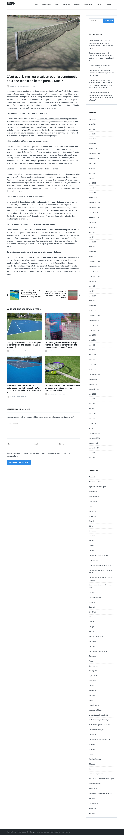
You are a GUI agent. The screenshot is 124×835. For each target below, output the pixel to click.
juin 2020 (92, 458)
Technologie (93, 789)
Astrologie (92, 516)
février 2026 (93, 144)
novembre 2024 (94, 208)
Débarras (92, 602)
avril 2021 (92, 414)
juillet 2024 (92, 227)
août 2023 (92, 281)
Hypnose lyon (93, 676)
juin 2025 (92, 173)
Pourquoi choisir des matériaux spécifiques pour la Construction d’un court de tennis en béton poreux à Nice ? (24, 389)
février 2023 (93, 306)
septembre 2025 (94, 158)
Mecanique (92, 690)
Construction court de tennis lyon (100, 565)
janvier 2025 (93, 198)
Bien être (77, 4)
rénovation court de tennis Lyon (99, 739)
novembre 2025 (94, 154)
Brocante (92, 536)
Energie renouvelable (96, 636)
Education (92, 617)
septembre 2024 (94, 217)
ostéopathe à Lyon (95, 710)
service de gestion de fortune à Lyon (101, 779)
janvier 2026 (93, 149)
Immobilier (66, 4)
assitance (92, 511)
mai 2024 (92, 237)
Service (91, 769)
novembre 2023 (94, 266)
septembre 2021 (94, 389)
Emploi (91, 622)
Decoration (92, 607)
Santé (91, 754)
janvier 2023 (93, 310)
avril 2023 (92, 296)
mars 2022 (92, 360)
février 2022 (93, 364)
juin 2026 (92, 129)
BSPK (11, 4)
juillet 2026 (92, 124)
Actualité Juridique (95, 482)
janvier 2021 (93, 428)
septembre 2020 (94, 448)
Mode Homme (94, 705)
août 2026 (92, 119)
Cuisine (99, 4)
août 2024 (92, 222)
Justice (91, 685)
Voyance (92, 813)
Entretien (92, 646)
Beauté (91, 521)
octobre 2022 (93, 325)
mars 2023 (92, 301)
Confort (91, 546)
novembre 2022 (94, 320)
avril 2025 (92, 183)
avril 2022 (92, 355)
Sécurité (92, 764)
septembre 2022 (94, 330)
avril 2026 (92, 134)
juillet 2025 (92, 168)
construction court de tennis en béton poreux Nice (57, 119)
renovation (92, 735)
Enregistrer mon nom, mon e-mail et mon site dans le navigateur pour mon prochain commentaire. (39, 454)
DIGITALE (92, 612)
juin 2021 (92, 404)
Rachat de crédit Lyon (96, 730)
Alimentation (93, 492)
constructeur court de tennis (98, 555)
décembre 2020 (94, 433)
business (92, 541)
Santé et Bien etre (95, 759)
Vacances (92, 808)
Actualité (92, 477)
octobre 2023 (93, 271)
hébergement (93, 671)
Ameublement (88, 4)
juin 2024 (92, 232)
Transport (92, 798)
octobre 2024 (93, 212)
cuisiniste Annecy (95, 597)
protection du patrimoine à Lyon (99, 725)
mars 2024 (92, 247)
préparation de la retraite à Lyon (99, 715)
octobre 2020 (93, 443)
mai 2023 (92, 291)
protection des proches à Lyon (99, 720)
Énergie (91, 627)
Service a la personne (96, 774)
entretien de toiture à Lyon (98, 651)
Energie (91, 631)
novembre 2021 (94, 379)
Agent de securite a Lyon (97, 487)
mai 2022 (92, 350)
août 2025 (92, 163)
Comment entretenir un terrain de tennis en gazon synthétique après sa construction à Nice (62, 388)
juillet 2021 (92, 399)
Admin (14, 86)
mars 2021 (92, 418)
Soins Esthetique (95, 784)
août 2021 (92, 394)
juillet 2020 (92, 453)
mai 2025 (92, 178)
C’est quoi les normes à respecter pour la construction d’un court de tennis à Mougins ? (24, 345)
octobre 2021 (93, 384)
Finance (91, 661)
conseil (91, 550)
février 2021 (93, 423)
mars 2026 (92, 139)
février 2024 (93, 252)
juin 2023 (92, 286)
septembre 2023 (94, 276)
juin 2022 (92, 345)
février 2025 (93, 193)
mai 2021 (92, 409)
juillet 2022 (92, 340)
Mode (57, 4)
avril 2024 (92, 242)
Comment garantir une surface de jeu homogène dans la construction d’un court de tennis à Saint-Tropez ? (61, 345)
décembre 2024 (94, 203)
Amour (91, 506)
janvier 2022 (93, 369)
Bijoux (91, 526)
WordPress (68, 832)
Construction (21, 86)
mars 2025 (92, 188)
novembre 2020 (94, 438)
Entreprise (109, 4)
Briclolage (92, 531)
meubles (92, 695)
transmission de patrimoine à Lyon (100, 793)
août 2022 (92, 335)
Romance (92, 744)
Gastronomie (46, 4)
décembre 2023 (94, 261)
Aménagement (94, 497)
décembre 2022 (94, 315)
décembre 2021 (94, 374)
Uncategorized (94, 803)
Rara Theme (53, 832)
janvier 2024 (93, 257)
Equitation (92, 656)
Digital (36, 4)
